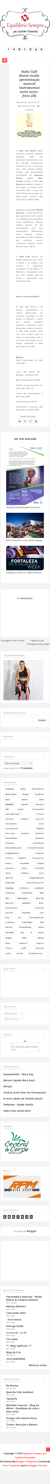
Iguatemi (9, 878)
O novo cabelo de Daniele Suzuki (23, 1098)
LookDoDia (39, 888)
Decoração (10, 833)
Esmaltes (40, 853)
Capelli (20, 809)
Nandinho (26, 903)
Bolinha (24, 804)
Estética (9, 858)
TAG (22, 932)
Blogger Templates (26, 1461)
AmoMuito (39, 794)
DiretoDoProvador (36, 848)
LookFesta (10, 893)
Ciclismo (40, 814)
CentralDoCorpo (12, 814)
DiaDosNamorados (13, 848)
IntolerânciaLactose (35, 883)
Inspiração (10, 883)
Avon (7, 799)
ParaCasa (39, 908)
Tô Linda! (11, 1339)
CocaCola (9, 819)
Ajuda (23, 789)
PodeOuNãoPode (36, 917)
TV (31, 932)
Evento (8, 863)
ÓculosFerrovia (35, 953)
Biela (41, 799)
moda (23, 948)
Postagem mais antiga (38, 644)
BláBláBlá (9, 804)
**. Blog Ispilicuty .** (19, 1345)
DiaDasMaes (38, 843)
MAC (7, 898)
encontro (23, 943)
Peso (7, 917)
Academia (9, 789)
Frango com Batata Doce (21, 1418)
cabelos (40, 938)
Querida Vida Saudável (19, 1392)
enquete (40, 943)
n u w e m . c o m (16, 1332)
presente (40, 948)
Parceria (9, 913)
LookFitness (27, 893)
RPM (42, 922)
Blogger (32, 1231)
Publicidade (27, 922)
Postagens (12, 1013)
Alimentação (11, 794)
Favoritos (9, 868)
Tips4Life (11, 1398)
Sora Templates (11, 1465)
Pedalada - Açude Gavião (18, 1104)
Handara (25, 873)
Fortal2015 (39, 868)
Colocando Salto (16, 1312)
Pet (19, 917)
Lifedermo (24, 888)
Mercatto (9, 903)
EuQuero (22, 858)
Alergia (7, 1086)
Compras (24, 819)
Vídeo (24, 938)
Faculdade (24, 863)
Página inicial (37, 640)
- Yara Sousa (13, 1319)
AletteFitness (38, 789)
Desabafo (39, 838)
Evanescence (38, 858)
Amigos (26, 794)
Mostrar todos (38, 1365)
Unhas (41, 932)
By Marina (12, 1385)
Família (40, 863)
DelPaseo (25, 833)
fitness (8, 948)
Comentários (13, 1018)
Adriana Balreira (16, 1306)
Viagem (8, 938)
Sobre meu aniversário (17, 1110)
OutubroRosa (11, 908)
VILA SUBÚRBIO (15, 1358)
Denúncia (40, 833)
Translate (27, 768)
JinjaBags (9, 888)
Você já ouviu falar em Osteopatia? (24, 1092)
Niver (41, 903)
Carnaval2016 (38, 809)
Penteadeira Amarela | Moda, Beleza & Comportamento (24, 1298)
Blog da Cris (13, 1352)
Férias (8, 873)
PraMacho (9, 922)
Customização (11, 828)
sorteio (19, 953)
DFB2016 (40, 828)
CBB (7, 809)
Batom (25, 799)
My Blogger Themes (36, 1465)
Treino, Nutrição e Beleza (21, 1424)
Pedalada (26, 913)
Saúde (41, 927)
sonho (8, 953)
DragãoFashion (12, 853)
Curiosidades (11, 824)
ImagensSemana (36, 878)
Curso (41, 824)
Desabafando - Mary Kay (18, 1074)
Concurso (40, 819)
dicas (7, 943)
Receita (8, 927)
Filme (24, 868)
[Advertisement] (20, 1260)
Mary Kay (40, 898)
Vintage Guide (14, 1326)
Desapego (9, 843)
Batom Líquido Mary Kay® (19, 1080)
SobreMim (9, 932)
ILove (41, 873)
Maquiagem (22, 898)
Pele (42, 913)
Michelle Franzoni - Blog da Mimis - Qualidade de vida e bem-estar (22, 1408)
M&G (42, 893)
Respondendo (25, 927)
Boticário (40, 804)
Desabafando (11, 838)
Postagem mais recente (13, 640)
